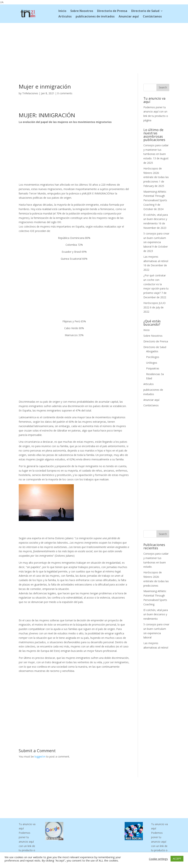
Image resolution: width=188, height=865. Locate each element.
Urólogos (151, 362)
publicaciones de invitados (95, 16)
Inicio (62, 11)
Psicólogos (152, 357)
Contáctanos (152, 16)
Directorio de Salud (145, 11)
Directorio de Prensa (112, 11)
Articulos (65, 16)
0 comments (64, 93)
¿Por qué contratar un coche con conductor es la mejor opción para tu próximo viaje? (156, 284)
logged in (40, 756)
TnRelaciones (30, 93)
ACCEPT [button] (177, 858)
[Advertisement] (94, 47)
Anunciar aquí (129, 16)
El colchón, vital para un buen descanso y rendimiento (155, 219)
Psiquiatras (152, 368)
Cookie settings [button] (158, 858)
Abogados (152, 351)
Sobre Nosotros (81, 11)
